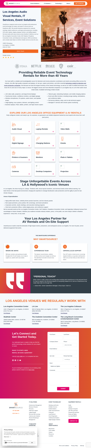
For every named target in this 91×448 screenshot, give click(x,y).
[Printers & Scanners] (21, 155)
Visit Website (7, 313)
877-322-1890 (19, 356)
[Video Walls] (69, 127)
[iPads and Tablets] (69, 155)
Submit (63, 388)
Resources (51, 434)
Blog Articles (51, 428)
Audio (69, 405)
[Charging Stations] (45, 141)
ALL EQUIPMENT (72, 416)
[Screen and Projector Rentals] (69, 170)
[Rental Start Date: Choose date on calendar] (75, 359)
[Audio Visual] (21, 127)
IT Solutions (33, 402)
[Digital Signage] (21, 141)
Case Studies (52, 430)
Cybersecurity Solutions (34, 416)
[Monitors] (45, 155)
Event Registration (53, 416)
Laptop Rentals (32, 412)
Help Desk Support (33, 410)
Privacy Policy (74, 445)
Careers (50, 432)
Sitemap (82, 445)
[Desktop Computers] (45, 170)
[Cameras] (21, 170)
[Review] (20, 56)
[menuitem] (35, 3)
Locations (51, 435)
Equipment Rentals (74, 402)
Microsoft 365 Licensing (34, 414)
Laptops (70, 407)
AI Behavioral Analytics (54, 417)
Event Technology (55, 402)
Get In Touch (20, 51)
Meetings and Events (54, 405)
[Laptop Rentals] (45, 127)
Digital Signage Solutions (54, 419)
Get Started (80, 3)
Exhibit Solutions (52, 408)
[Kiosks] (69, 141)
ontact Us (73, 421)
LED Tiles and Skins (73, 410)
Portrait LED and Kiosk (73, 412)
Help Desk (31, 370)
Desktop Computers (73, 408)
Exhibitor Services (53, 407)
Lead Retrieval (52, 414)
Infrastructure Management (35, 405)
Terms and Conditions (64, 445)
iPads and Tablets (72, 414)
